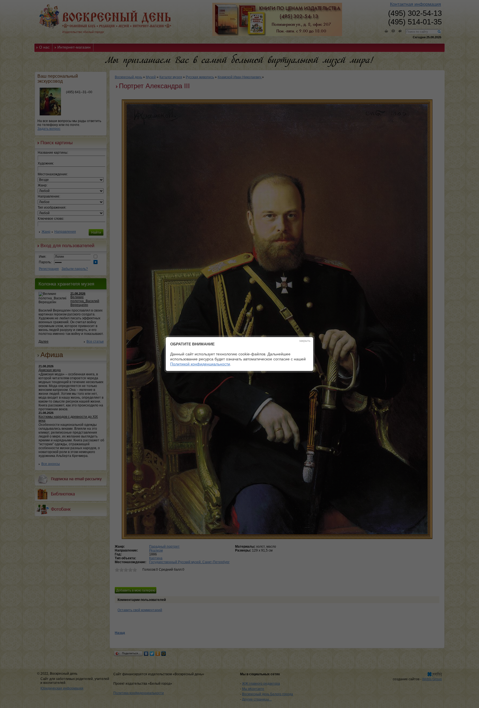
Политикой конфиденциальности (200, 364)
